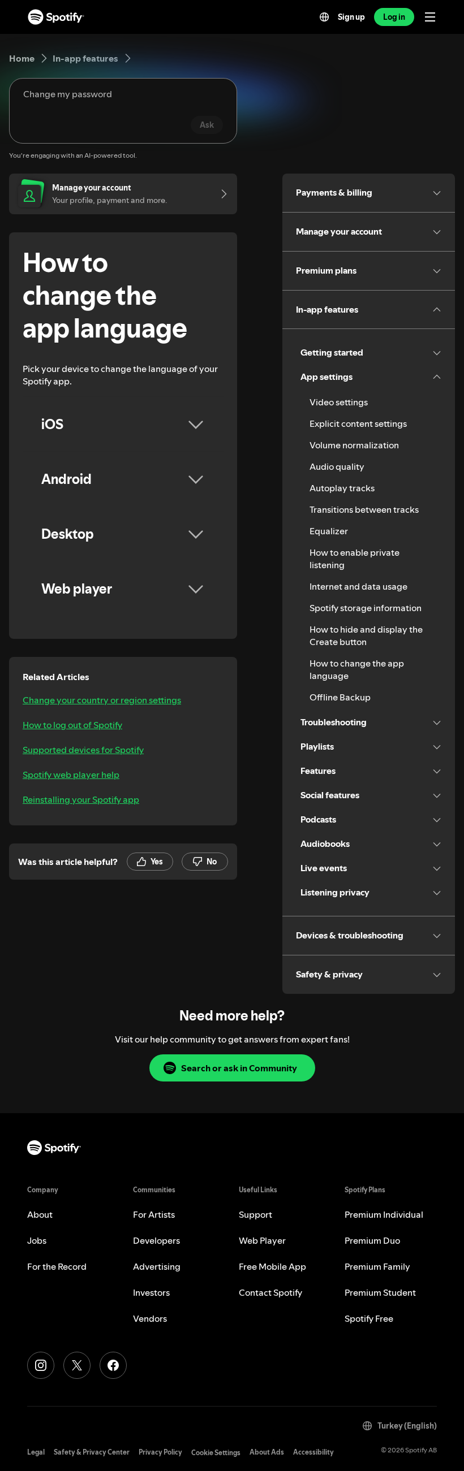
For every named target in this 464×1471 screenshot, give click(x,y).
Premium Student (380, 1292)
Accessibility (313, 1452)
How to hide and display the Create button (366, 635)
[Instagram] (40, 1365)
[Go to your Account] (220, 193)
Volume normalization (354, 445)
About (40, 1214)
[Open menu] (430, 17)
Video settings (339, 402)
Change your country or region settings (102, 700)
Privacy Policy (160, 1452)
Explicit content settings (358, 423)
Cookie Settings (215, 1452)
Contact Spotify (270, 1292)
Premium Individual (384, 1214)
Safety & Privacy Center (92, 1452)
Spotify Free (369, 1318)
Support (255, 1214)
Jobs (36, 1240)
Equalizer (329, 531)
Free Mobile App (272, 1266)
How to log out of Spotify (72, 725)
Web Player (262, 1240)
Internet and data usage (358, 586)
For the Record (57, 1266)
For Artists (154, 1214)
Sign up (351, 17)
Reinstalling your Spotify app (81, 799)
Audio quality (337, 466)
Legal (36, 1452)
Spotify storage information (366, 608)
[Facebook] (113, 1365)
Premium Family (377, 1266)
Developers (156, 1240)
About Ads (267, 1452)
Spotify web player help (71, 774)
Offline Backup (340, 697)
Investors (151, 1292)
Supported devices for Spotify (83, 749)
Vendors (150, 1318)
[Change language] (324, 17)
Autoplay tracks (342, 488)
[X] (77, 1365)
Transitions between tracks (364, 509)
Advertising (157, 1266)
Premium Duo (372, 1240)
